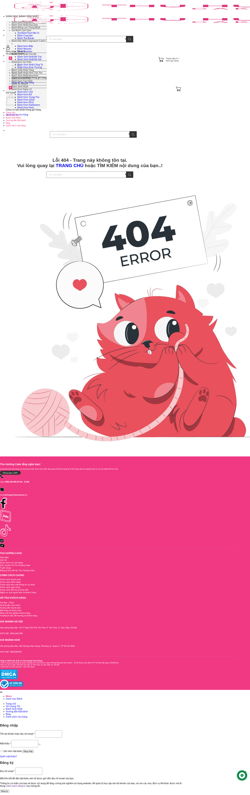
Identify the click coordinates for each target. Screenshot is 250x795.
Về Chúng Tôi (12, 115)
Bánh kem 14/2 (25, 92)
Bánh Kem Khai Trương (29, 67)
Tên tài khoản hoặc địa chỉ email (17, 734)
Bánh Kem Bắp (25, 46)
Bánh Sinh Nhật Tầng (23, 70)
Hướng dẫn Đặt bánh (16, 120)
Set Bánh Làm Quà (21, 30)
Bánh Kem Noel (25, 107)
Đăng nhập (28, 751)
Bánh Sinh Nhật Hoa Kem (25, 75)
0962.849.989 (10, 482)
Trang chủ (10, 112)
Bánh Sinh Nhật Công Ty (30, 64)
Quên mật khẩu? (8, 756)
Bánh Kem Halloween (28, 105)
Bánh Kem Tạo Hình (22, 81)
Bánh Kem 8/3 (24, 94)
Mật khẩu (5, 743)
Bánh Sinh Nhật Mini (22, 22)
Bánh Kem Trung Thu (28, 97)
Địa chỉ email (7, 771)
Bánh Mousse (24, 48)
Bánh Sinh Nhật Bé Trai (29, 56)
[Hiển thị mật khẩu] (39, 744)
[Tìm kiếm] (129, 39)
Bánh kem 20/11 (25, 102)
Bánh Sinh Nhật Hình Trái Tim (27, 73)
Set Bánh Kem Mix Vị (28, 33)
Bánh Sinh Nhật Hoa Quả (25, 25)
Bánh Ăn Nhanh (20, 84)
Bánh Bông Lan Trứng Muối (26, 27)
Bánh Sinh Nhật (13, 117)
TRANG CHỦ (69, 165)
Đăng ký (4, 791)
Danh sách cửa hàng (16, 125)
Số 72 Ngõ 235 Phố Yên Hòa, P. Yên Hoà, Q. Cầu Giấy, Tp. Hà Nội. (33, 665)
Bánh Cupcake (25, 35)
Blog (8, 123)
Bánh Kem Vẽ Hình (21, 78)
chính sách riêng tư (15, 786)
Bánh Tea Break (25, 38)
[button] (93, 51)
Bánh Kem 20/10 (26, 99)
